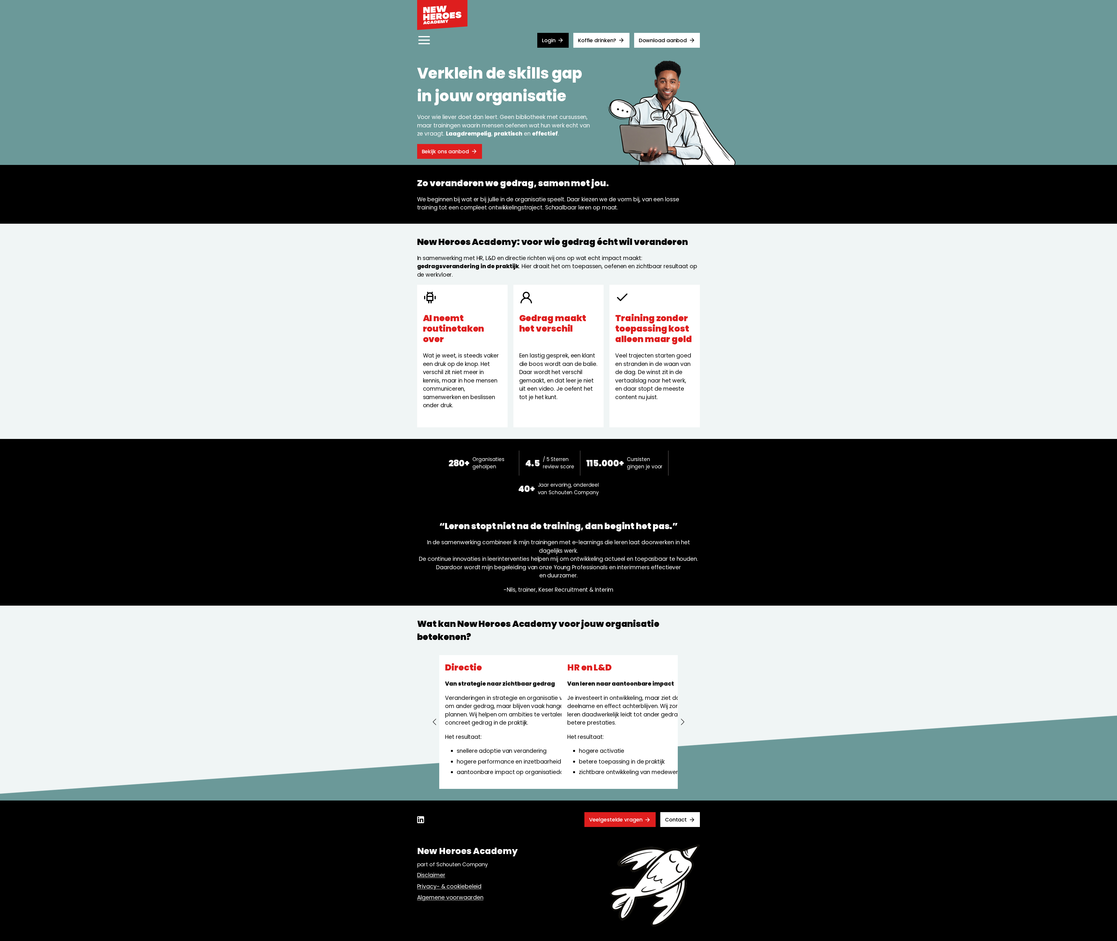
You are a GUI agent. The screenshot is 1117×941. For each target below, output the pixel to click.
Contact (676, 819)
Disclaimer (431, 875)
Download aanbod (663, 40)
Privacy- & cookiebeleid (449, 886)
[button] (435, 722)
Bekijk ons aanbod (445, 151)
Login (549, 40)
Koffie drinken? (597, 40)
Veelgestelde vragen (615, 819)
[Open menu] (424, 40)
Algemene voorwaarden (450, 897)
